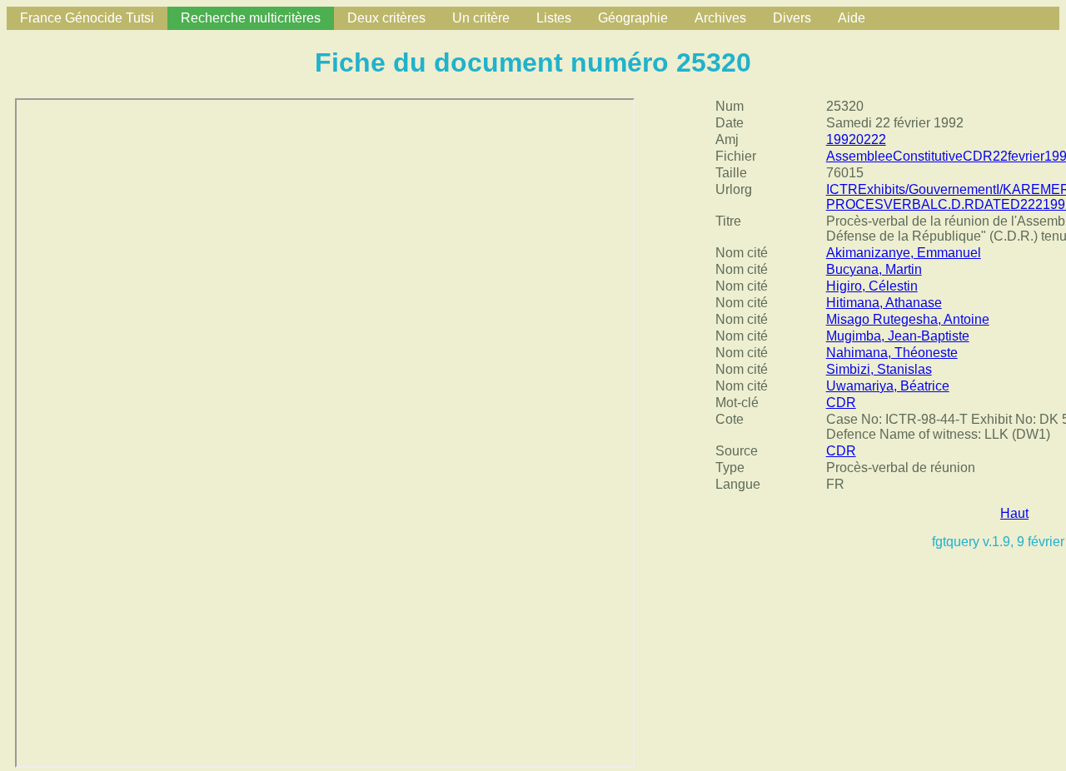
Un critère (481, 18)
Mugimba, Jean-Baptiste (897, 336)
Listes (553, 18)
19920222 (856, 139)
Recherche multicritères (251, 18)
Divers (792, 18)
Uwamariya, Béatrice (887, 386)
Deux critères (386, 18)
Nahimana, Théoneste (892, 353)
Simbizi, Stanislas (879, 369)
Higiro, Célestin (872, 286)
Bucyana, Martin (874, 269)
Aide (851, 18)
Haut (1014, 513)
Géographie (633, 18)
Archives (720, 18)
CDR (841, 402)
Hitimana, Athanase (884, 303)
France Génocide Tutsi (87, 18)
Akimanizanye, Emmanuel (903, 253)
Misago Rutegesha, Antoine (907, 319)
